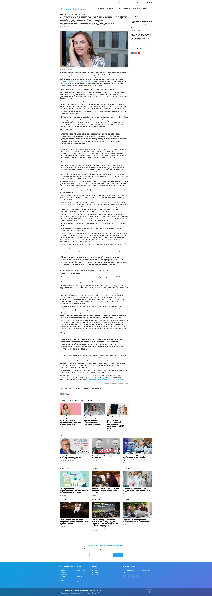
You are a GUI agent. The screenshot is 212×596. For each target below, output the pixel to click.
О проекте (95, 570)
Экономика (80, 574)
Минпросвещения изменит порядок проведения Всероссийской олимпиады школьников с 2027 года (115, 422)
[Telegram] (66, 394)
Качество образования (69, 14)
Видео (145, 9)
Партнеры (95, 574)
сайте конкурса (94, 205)
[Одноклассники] (63, 394)
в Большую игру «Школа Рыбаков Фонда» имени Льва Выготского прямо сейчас (92, 380)
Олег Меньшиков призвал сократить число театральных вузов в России (74, 522)
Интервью (126, 9)
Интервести (80, 580)
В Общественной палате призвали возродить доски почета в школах (140, 43)
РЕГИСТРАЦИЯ (148, 2)
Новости (101, 9)
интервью (85, 388)
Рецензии (63, 578)
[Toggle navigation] (150, 9)
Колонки (118, 9)
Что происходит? (142, 24)
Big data (79, 582)
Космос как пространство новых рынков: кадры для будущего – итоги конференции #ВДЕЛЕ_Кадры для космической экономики (106, 524)
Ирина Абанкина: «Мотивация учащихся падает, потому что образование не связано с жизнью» (94, 420)
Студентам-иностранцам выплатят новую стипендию (136, 521)
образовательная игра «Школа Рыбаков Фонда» (77, 81)
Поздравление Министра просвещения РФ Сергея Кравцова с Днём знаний (134, 458)
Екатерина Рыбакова (96, 388)
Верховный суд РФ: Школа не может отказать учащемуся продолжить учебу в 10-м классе (141, 21)
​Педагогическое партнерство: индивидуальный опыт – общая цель (140, 28)
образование (77, 388)
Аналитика (136, 9)
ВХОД (141, 2)
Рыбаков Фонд (68, 388)
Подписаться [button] (117, 555)
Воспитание (140, 30)
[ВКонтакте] (61, 394)
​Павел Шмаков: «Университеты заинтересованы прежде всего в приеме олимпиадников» (70, 420)
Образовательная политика (81, 571)
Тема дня (110, 9)
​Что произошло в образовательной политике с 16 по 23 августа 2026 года (74, 491)
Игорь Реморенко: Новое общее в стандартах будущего (74, 457)
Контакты (95, 572)
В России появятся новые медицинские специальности (136, 490)
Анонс (139, 39)
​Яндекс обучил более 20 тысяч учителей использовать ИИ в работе (105, 491)
